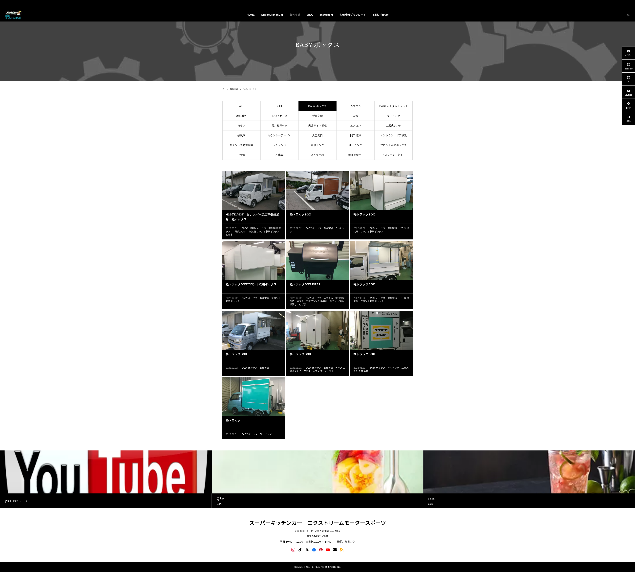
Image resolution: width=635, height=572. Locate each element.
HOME (251, 14)
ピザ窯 (241, 154)
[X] (307, 549)
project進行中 (355, 154)
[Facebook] (314, 549)
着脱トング (317, 145)
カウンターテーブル (279, 135)
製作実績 (295, 14)
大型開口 (317, 135)
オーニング (355, 145)
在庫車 (279, 154)
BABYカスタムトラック (393, 106)
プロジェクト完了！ (393, 154)
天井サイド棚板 (317, 125)
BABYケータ (279, 115)
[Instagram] (293, 549)
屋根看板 (241, 115)
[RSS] (342, 549)
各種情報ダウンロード (352, 14)
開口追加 (355, 135)
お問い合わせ (380, 14)
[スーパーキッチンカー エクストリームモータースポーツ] (13, 14)
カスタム (355, 106)
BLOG (279, 106)
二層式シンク (394, 125)
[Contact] (335, 549)
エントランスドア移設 (393, 135)
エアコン (355, 125)
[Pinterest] (321, 549)
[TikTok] (300, 549)
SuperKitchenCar (272, 14)
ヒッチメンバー (279, 145)
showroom (326, 14)
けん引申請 (317, 154)
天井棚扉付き (279, 125)
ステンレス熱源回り (241, 145)
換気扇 (241, 135)
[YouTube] (328, 549)
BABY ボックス (258, 228)
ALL (241, 106)
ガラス (241, 125)
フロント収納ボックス (393, 145)
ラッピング (393, 115)
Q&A (310, 14)
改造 (355, 115)
